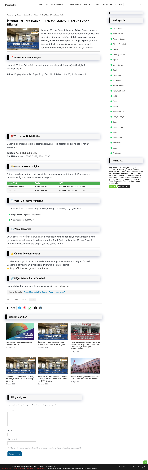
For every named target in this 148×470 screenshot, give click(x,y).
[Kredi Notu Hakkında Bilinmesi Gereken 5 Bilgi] (20, 339)
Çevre (115, 49)
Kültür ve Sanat (119, 91)
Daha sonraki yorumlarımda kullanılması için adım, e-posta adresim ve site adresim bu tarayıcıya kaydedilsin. (46, 448)
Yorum (11, 410)
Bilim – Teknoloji (58, 4)
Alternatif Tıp (118, 34)
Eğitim (115, 60)
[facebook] (20, 308)
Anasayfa (43, 4)
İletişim (118, 4)
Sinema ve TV (118, 112)
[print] (40, 308)
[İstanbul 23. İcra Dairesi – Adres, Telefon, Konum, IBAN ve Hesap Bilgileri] (21, 374)
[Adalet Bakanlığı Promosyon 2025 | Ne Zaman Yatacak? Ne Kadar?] (85, 374)
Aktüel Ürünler (118, 29)
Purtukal (11, 5)
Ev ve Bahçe (75, 4)
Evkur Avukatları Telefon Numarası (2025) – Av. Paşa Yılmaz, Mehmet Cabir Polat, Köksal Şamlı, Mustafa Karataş (85, 345)
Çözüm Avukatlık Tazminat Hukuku (12, 468)
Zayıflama (117, 153)
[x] (35, 308)
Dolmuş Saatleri (119, 54)
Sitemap (131, 467)
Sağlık (87, 4)
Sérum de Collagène (76, 468)
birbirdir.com (52, 468)
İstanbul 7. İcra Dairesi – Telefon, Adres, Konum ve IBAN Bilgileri (52, 343)
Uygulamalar (118, 127)
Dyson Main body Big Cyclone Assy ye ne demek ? (44, 292)
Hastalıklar (117, 75)
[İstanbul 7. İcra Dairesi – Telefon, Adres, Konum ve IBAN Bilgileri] (53, 339)
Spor (115, 122)
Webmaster (117, 138)
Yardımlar (116, 143)
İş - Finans (18, 15)
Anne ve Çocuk (119, 39)
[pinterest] (25, 308)
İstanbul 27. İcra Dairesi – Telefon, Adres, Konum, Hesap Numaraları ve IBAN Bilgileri (52, 379)
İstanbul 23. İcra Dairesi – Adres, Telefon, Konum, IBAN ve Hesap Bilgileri (20, 379)
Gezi (115, 70)
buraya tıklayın (61, 286)
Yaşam (96, 4)
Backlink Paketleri (63, 468)
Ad (9, 430)
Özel (115, 101)
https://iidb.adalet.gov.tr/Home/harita (29, 268)
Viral (115, 132)
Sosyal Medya (118, 117)
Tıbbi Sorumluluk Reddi (118, 181)
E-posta (12, 439)
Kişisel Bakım (118, 86)
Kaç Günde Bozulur (90, 468)
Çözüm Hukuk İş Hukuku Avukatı (36, 468)
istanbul (32, 300)
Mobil (115, 96)
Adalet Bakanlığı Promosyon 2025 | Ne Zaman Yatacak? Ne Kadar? (85, 378)
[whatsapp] (30, 308)
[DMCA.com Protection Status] (119, 188)
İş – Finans (107, 4)
